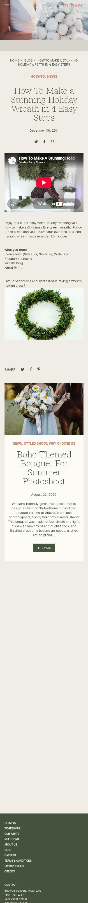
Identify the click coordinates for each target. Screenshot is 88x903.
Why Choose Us (62, 443)
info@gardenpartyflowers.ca (23, 890)
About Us (11, 844)
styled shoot (35, 443)
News (52, 76)
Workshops (12, 828)
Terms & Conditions (18, 860)
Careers (10, 855)
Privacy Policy (14, 866)
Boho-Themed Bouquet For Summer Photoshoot (44, 467)
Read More (44, 548)
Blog (28, 60)
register (77, 5)
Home (14, 60)
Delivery (10, 823)
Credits (10, 871)
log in (67, 5)
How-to (38, 76)
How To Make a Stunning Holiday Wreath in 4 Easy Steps (48, 62)
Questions (12, 839)
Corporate (12, 834)
